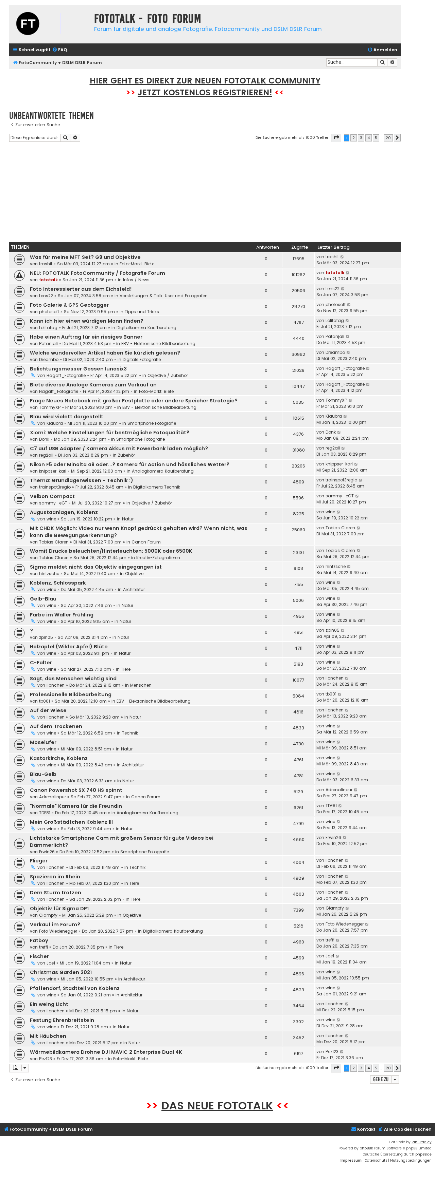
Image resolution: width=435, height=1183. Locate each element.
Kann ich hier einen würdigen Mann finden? (86, 321)
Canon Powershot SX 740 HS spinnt (76, 790)
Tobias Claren (54, 542)
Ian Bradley (422, 1142)
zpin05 (46, 637)
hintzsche (49, 573)
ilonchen (56, 685)
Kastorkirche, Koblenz (59, 758)
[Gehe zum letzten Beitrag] (342, 257)
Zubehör (126, 455)
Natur (128, 519)
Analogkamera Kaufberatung (163, 471)
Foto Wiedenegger (58, 931)
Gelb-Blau (43, 598)
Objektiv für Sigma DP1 (59, 908)
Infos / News (136, 280)
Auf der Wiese (48, 710)
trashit (45, 264)
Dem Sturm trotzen (55, 892)
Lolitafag (48, 327)
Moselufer (43, 742)
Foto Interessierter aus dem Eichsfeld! (81, 289)
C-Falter (41, 662)
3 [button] (361, 137)
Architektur (134, 589)
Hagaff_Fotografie (66, 375)
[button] (336, 138)
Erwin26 (47, 852)
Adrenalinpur (52, 797)
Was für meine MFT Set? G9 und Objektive (85, 257)
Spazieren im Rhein (55, 876)
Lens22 (46, 296)
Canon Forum (146, 542)
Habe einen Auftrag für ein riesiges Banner (86, 336)
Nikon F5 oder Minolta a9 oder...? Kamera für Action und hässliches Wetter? (129, 464)
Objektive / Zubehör (167, 375)
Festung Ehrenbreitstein (62, 1020)
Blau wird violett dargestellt (66, 416)
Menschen (141, 685)
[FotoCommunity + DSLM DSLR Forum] (50, 24)
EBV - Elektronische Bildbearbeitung (158, 343)
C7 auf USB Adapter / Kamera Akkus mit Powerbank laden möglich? (119, 448)
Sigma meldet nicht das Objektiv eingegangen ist (96, 567)
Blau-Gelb (43, 774)
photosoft (49, 311)
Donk (44, 439)
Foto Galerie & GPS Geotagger (69, 305)
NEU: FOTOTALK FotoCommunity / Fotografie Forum (97, 273)
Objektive (134, 573)
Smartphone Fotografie (151, 423)
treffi (43, 947)
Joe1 (51, 963)
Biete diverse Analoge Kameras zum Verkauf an (93, 384)
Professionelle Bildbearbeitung (70, 694)
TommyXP (49, 407)
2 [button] (353, 137)
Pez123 (45, 1059)
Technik (130, 733)
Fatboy (39, 940)
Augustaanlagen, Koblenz (64, 512)
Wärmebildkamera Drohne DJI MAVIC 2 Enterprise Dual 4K (106, 1052)
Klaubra (55, 423)
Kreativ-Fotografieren (158, 557)
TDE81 (44, 813)
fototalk (48, 280)
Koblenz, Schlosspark (58, 582)
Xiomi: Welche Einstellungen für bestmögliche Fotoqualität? (109, 432)
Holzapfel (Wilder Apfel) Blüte (69, 646)
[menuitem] (59, 50)
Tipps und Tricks (142, 311)
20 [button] (388, 137)
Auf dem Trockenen (56, 726)
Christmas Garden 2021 (61, 972)
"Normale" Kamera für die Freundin (76, 806)
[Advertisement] (205, 193)
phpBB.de (423, 1154)
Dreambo (48, 359)
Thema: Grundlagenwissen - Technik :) (81, 480)
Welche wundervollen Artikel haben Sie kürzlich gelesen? (105, 352)
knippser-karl (52, 471)
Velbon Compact (52, 496)
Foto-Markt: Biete (137, 264)
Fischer (39, 956)
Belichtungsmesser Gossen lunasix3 (78, 368)
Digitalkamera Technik (156, 487)
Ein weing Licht (49, 1004)
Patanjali (48, 343)
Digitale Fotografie (142, 359)
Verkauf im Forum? (55, 924)
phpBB (365, 1148)
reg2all (46, 455)
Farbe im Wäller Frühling (61, 614)
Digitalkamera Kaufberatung (146, 327)
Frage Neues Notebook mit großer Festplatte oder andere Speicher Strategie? (134, 400)
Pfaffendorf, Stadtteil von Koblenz (75, 988)
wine (51, 519)
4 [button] (368, 137)
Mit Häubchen (48, 1036)
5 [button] (376, 137)
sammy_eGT (53, 503)
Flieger (39, 860)
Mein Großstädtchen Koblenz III (71, 822)
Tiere (125, 669)
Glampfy (48, 915)
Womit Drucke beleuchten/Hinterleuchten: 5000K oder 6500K (111, 551)
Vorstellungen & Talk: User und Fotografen (164, 296)
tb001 (44, 701)
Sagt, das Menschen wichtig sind (73, 678)
